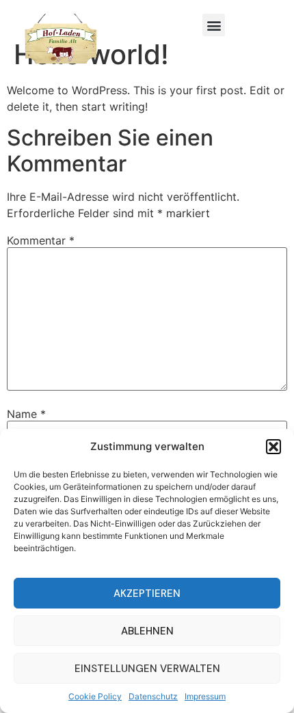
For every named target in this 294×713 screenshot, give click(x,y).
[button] (273, 446)
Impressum (205, 696)
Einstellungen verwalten (147, 668)
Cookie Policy (95, 696)
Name (26, 413)
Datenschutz (153, 696)
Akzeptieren (147, 593)
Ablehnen (147, 631)
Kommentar (41, 240)
